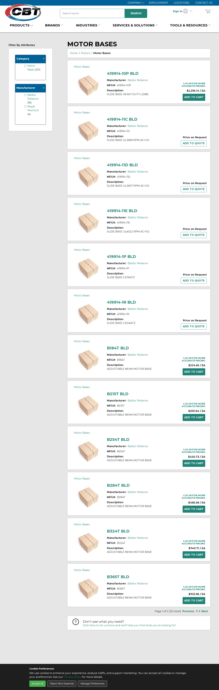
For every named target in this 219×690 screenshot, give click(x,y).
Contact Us (204, 2)
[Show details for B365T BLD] (88, 588)
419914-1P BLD (121, 256)
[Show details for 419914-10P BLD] (88, 85)
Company (135, 2)
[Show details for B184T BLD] (88, 359)
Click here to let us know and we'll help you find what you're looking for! (129, 625)
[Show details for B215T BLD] (88, 405)
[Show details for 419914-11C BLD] (88, 130)
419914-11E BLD (122, 210)
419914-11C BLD (122, 119)
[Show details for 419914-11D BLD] (88, 176)
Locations (181, 2)
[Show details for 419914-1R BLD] (88, 313)
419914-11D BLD (122, 165)
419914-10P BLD (123, 73)
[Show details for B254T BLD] (88, 451)
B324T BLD (118, 531)
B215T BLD (117, 394)
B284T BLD (118, 485)
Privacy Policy (72, 676)
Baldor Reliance (138, 80)
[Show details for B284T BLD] (88, 497)
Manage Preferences (92, 683)
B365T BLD (118, 576)
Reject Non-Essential (62, 683)
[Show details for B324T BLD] (88, 542)
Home (74, 53)
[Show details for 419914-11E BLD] (88, 222)
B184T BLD (118, 348)
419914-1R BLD (121, 302)
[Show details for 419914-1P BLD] (88, 268)
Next (205, 611)
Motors (85, 53)
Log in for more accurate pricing (193, 84)
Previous (188, 611)
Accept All (37, 683)
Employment (158, 2)
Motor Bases (82, 66)
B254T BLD (118, 439)
